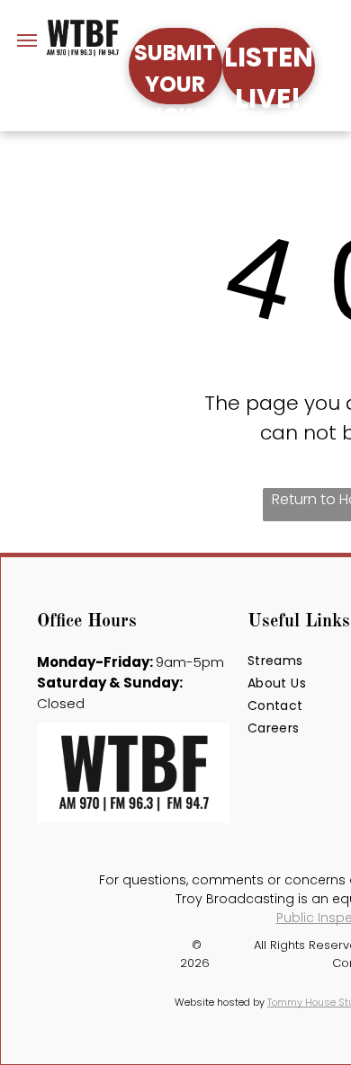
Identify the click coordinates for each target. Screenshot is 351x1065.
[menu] (27, 40)
